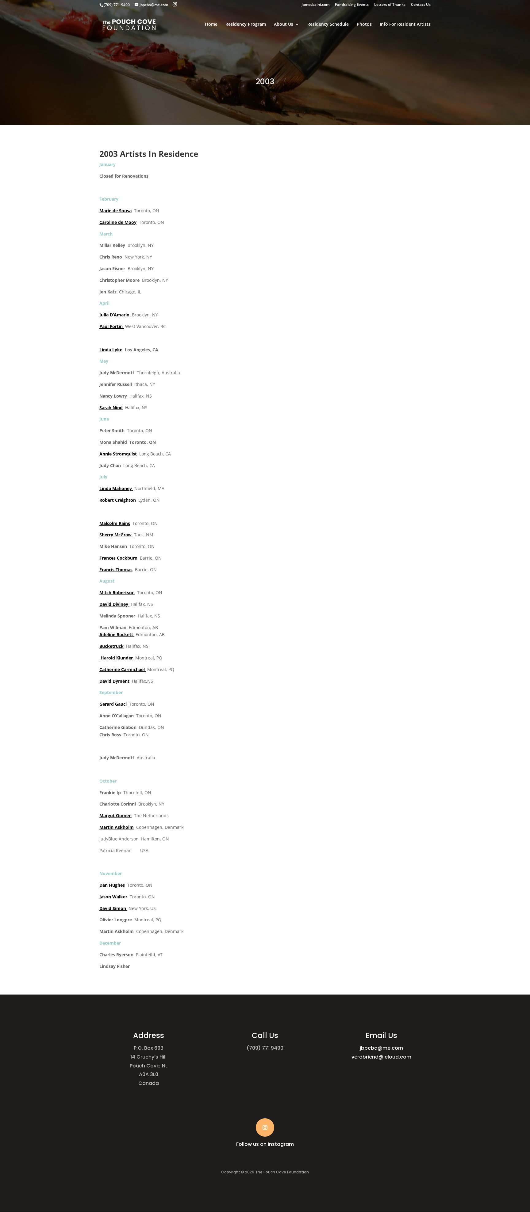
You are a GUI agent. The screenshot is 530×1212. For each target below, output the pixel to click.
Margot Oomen (115, 815)
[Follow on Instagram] (265, 1127)
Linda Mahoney (116, 488)
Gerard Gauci (113, 704)
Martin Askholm (116, 827)
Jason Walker (113, 897)
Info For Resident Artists (405, 24)
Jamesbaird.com (315, 5)
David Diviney (114, 604)
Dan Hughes (112, 885)
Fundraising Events (352, 5)
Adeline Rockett (116, 634)
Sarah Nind (111, 407)
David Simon (113, 908)
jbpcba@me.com (381, 1048)
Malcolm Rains (114, 523)
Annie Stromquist (118, 454)
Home (211, 24)
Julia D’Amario (115, 315)
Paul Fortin (111, 326)
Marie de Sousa (115, 210)
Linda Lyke (110, 350)
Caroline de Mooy (117, 222)
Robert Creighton (117, 500)
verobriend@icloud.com (381, 1056)
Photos (364, 24)
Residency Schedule (328, 24)
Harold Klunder (117, 658)
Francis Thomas (115, 569)
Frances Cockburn (118, 558)
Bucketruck (111, 646)
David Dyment (114, 681)
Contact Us (421, 5)
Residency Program (245, 24)
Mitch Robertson (117, 592)
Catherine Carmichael (122, 669)
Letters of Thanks (389, 5)
